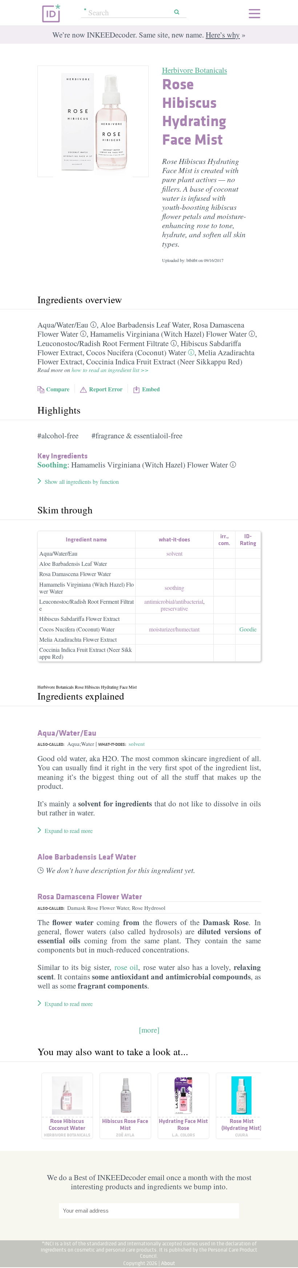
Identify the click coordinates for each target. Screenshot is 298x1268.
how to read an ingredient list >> (110, 369)
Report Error (105, 389)
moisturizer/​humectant (174, 629)
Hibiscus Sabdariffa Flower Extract (79, 618)
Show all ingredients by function (82, 481)
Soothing (52, 464)
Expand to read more (69, 830)
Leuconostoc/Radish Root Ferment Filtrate (86, 605)
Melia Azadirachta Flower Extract (78, 639)
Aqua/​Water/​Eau (62, 325)
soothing (174, 587)
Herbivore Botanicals (194, 70)
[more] (149, 1030)
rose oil (126, 967)
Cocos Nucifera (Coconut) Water (136, 352)
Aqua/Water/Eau (58, 553)
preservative (174, 608)
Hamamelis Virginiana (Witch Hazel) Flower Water (168, 334)
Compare (57, 389)
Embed (151, 389)
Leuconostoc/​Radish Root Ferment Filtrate (103, 343)
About (168, 1263)
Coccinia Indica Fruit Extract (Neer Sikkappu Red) (164, 361)
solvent (174, 553)
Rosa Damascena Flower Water (75, 574)
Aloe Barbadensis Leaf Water (144, 325)
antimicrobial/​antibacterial (173, 601)
